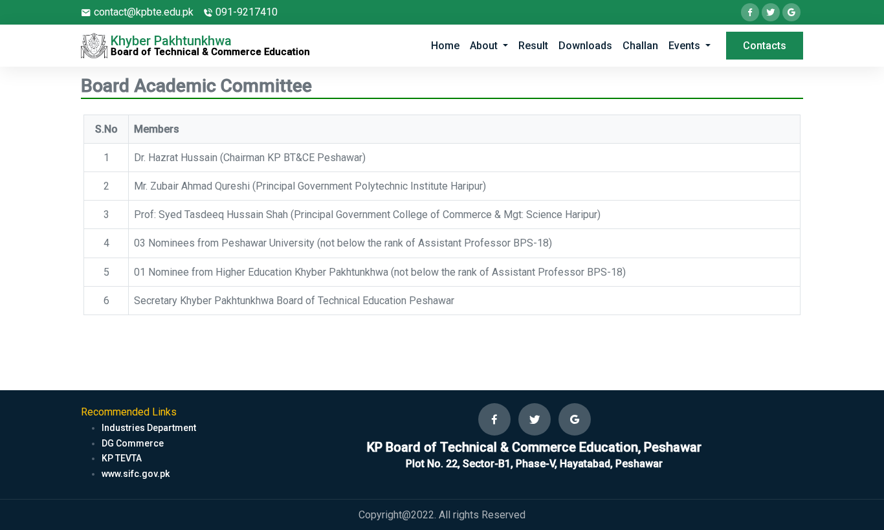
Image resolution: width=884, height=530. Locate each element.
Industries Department (149, 428)
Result (533, 45)
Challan (640, 45)
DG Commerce (133, 443)
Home (445, 45)
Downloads (585, 45)
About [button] (485, 45)
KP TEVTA (122, 458)
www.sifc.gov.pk (136, 474)
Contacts (764, 45)
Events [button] (686, 45)
